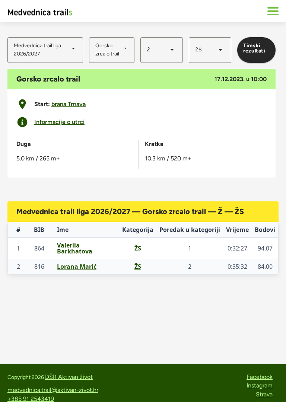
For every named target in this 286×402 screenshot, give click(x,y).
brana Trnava (68, 104)
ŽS (137, 248)
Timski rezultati (254, 48)
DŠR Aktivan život (69, 376)
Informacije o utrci (59, 122)
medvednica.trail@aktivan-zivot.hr (52, 389)
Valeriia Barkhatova (74, 248)
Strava (264, 394)
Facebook (260, 376)
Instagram (260, 385)
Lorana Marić (76, 266)
